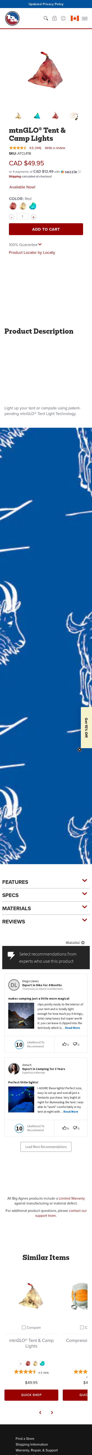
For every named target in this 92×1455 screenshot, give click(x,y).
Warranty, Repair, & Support (37, 1450)
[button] (54, 18)
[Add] (33, 217)
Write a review (55, 147)
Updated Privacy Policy (46, 4)
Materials (16, 908)
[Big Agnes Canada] (12, 18)
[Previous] (40, 1412)
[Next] (52, 1412)
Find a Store (25, 1438)
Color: (20, 198)
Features (15, 882)
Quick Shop (31, 1395)
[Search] (45, 18)
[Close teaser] (79, 749)
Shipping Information (32, 1444)
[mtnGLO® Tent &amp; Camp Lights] (18, 116)
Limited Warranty (72, 1198)
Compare (34, 1327)
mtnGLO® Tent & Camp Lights (31, 1343)
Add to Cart (46, 229)
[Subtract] (11, 217)
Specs (10, 895)
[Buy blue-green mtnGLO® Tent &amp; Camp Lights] (31, 1295)
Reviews (13, 921)
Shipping (15, 176)
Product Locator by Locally (32, 252)
